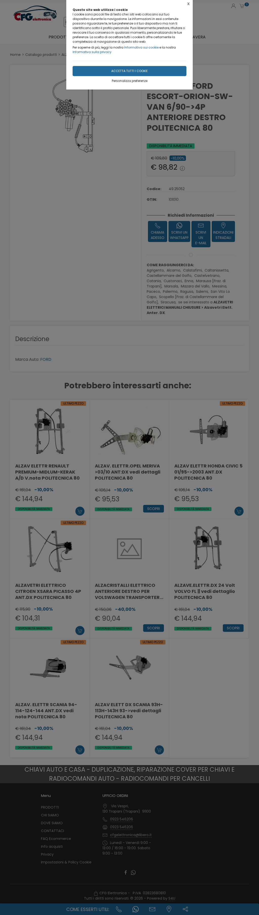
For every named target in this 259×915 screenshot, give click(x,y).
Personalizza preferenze (129, 81)
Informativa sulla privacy (92, 52)
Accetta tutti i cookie (129, 71)
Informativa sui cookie (141, 47)
